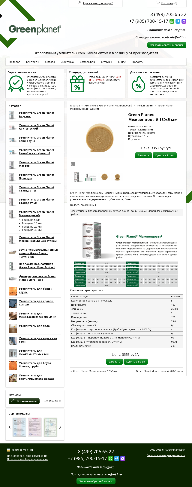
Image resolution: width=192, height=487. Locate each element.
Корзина (167, 3)
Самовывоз (87, 62)
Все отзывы (51, 401)
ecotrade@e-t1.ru (22, 450)
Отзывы (106, 62)
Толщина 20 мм (32, 226)
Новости (137, 62)
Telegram (179, 30)
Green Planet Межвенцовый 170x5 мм (95, 371)
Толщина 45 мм (32, 230)
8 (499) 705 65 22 (168, 14)
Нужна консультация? (98, 3)
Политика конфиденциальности (27, 459)
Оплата (50, 62)
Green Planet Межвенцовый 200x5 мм (158, 371)
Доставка (67, 62)
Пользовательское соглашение (27, 456)
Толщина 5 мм (31, 220)
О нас (122, 62)
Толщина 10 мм (32, 223)
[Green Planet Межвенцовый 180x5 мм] (97, 139)
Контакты (32, 62)
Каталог (14, 62)
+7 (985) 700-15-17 (148, 21)
